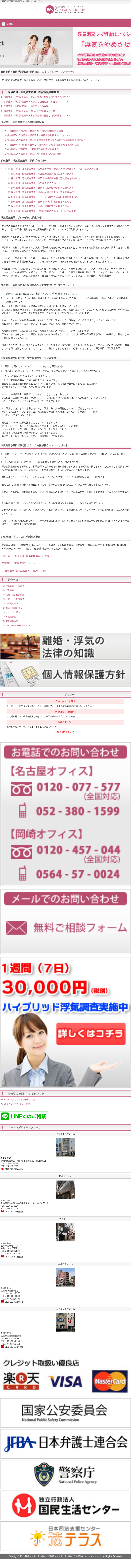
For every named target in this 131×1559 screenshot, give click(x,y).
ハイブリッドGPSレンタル (18, 625)
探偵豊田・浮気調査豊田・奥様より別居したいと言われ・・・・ (36, 101)
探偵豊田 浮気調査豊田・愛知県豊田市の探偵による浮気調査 (42, 173)
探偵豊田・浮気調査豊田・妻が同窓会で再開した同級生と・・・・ (37, 115)
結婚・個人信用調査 (15, 595)
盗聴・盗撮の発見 (14, 608)
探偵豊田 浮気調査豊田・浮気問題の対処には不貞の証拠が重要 (43, 211)
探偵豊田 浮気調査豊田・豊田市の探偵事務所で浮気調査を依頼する (45, 178)
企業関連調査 (12, 603)
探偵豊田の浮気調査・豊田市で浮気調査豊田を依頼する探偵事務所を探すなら (46, 140)
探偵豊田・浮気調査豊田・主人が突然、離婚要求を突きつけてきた (37, 97)
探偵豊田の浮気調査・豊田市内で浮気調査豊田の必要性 (35, 130)
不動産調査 (11, 616)
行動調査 (10, 590)
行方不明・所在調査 (15, 599)
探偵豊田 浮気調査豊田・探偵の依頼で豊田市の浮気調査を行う (43, 192)
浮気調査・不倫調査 (15, 586)
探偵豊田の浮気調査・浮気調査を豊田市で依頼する (33, 149)
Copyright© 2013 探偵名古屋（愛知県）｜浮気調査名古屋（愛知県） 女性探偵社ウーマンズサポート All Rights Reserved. (65, 1556)
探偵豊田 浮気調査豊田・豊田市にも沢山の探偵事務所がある (42, 187)
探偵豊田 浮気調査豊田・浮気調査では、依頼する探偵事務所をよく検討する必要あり (54, 169)
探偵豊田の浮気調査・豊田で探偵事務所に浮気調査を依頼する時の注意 (43, 144)
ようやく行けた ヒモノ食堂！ (18, 1104)
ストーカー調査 (13, 612)
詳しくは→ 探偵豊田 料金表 (25, 556)
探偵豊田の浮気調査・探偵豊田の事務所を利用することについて (39, 135)
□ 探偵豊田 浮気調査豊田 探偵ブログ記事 (24, 570)
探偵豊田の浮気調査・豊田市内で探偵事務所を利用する (35, 154)
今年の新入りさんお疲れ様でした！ (20, 1099)
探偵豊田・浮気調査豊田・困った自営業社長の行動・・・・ (34, 111)
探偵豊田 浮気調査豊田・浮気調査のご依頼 (33, 183)
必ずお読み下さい (65, 731)
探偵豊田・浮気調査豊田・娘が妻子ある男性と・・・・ (32, 106)
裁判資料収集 (12, 621)
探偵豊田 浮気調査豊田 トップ (18, 563)
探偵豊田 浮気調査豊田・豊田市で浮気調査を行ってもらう (41, 201)
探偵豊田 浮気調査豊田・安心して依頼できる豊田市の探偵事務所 (44, 197)
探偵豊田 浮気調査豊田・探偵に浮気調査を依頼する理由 (40, 206)
